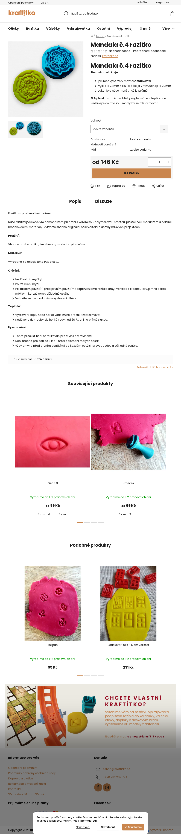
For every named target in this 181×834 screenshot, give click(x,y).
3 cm (41, 514)
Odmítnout (108, 827)
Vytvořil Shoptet (161, 830)
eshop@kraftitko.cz (116, 769)
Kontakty (14, 789)
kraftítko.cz (110, 56)
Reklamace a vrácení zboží (27, 784)
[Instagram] (107, 787)
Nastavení (83, 827)
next (170, 462)
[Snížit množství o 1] (150, 162)
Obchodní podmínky (21, 2)
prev (11, 462)
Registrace (162, 2)
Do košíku (131, 173)
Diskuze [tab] (103, 201)
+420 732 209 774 (115, 777)
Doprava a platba (20, 778)
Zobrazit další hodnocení (154, 367)
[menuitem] (13, 28)
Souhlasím (135, 827)
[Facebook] (98, 787)
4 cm (51, 514)
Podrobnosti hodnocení (149, 51)
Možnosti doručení (103, 144)
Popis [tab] (75, 201)
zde (95, 820)
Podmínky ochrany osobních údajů (32, 773)
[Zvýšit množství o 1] (168, 162)
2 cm (62, 514)
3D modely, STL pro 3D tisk (26, 794)
